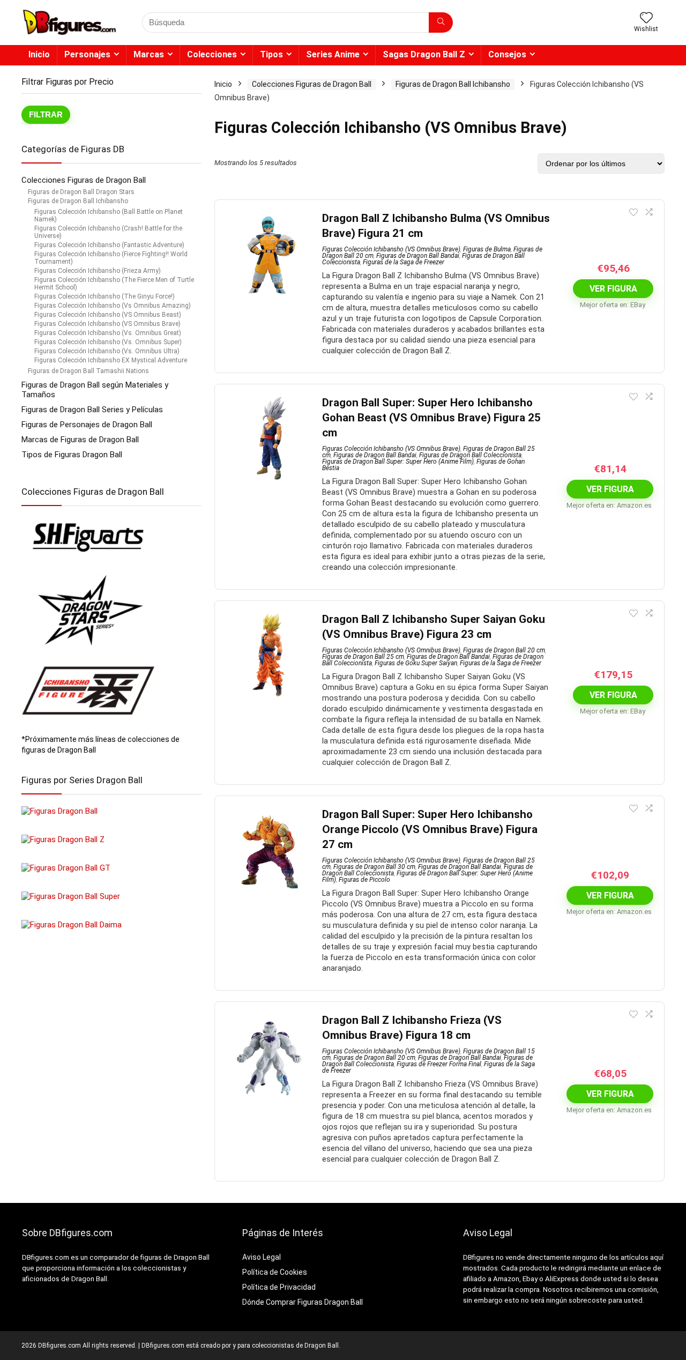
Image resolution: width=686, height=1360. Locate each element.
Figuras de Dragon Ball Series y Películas (92, 409)
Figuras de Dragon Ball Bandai (417, 255)
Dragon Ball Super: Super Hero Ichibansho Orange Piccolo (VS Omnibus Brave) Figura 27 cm (430, 829)
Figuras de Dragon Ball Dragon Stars (81, 192)
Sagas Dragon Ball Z (424, 54)
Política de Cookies (274, 1272)
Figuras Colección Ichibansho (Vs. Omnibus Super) (108, 342)
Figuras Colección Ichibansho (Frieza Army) (97, 270)
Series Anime (333, 54)
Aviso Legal (261, 1257)
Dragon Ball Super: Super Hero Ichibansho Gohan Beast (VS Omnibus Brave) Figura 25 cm (431, 417)
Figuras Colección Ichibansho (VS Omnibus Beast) (107, 314)
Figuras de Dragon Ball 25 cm (363, 656)
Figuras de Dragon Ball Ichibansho (78, 201)
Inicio (39, 54)
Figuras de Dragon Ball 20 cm (504, 650)
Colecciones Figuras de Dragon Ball (83, 180)
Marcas (148, 54)
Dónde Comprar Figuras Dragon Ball (302, 1302)
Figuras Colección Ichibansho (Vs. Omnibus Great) (107, 333)
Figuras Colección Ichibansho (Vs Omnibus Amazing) (112, 305)
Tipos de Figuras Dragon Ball (71, 454)
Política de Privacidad (279, 1287)
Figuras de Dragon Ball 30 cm (374, 867)
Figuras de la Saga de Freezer (403, 262)
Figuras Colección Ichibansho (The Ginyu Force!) (104, 296)
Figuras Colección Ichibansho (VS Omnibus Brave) (107, 324)
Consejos (507, 54)
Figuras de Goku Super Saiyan (416, 663)
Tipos (271, 54)
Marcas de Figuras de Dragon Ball (80, 439)
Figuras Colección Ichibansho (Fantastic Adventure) (109, 245)
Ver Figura (613, 289)
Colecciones (212, 54)
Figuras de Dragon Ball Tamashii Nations (88, 371)
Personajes (87, 54)
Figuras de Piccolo (364, 879)
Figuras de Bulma (487, 249)
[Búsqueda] (441, 22)
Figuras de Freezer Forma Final (439, 1064)
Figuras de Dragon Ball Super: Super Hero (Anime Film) (398, 461)
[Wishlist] (646, 18)
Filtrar (46, 114)
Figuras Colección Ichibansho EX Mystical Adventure (110, 360)
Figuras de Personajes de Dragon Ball (86, 424)
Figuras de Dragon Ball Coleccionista (470, 455)
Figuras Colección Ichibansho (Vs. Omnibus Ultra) (107, 351)
